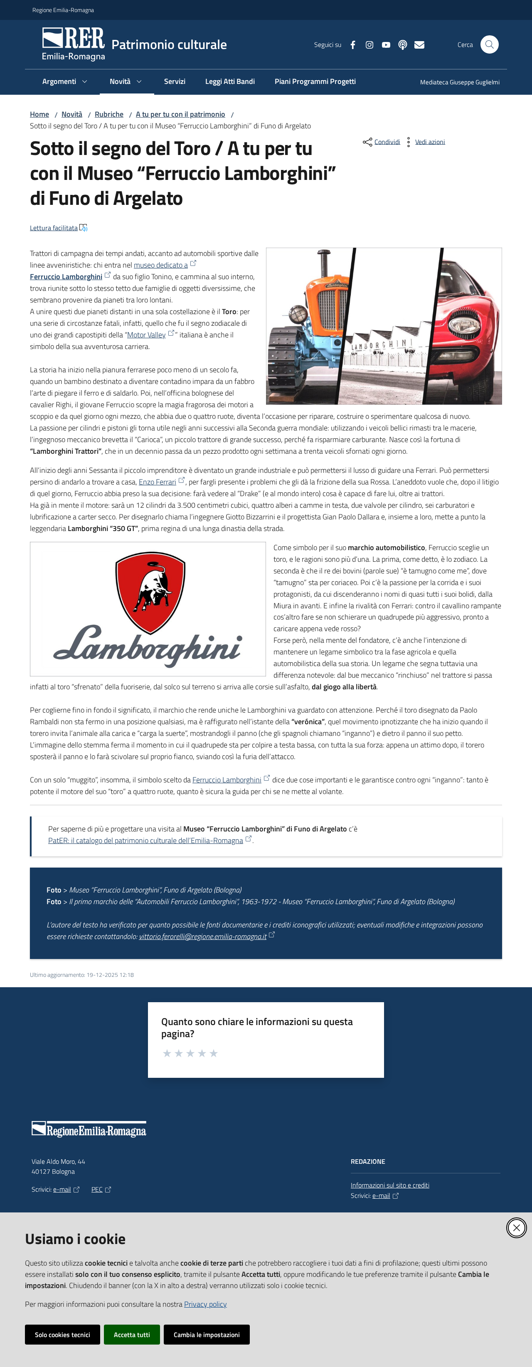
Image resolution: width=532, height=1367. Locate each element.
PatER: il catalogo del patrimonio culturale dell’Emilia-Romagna (145, 840)
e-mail (62, 1189)
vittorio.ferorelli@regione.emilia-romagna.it (202, 936)
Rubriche (109, 114)
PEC (97, 1189)
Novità (72, 114)
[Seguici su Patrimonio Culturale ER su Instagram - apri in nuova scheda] (366, 44)
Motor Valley (146, 334)
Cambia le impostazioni (207, 1335)
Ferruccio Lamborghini (66, 276)
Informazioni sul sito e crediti (390, 1185)
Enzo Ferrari (157, 481)
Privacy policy (205, 1304)
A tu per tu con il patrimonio (180, 114)
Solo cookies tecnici (62, 1335)
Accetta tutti (132, 1335)
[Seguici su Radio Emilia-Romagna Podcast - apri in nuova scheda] (399, 44)
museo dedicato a (161, 264)
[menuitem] (455, 83)
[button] (490, 44)
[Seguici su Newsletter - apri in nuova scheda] (416, 44)
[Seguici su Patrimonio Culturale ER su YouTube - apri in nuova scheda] (382, 44)
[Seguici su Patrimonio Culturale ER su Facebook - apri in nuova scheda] (349, 44)
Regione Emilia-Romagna (63, 9)
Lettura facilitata (54, 228)
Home (39, 114)
